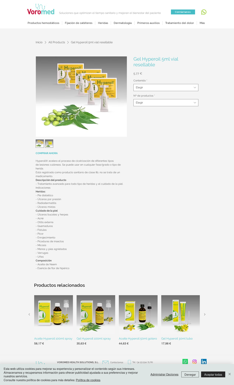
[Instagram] (194, 361)
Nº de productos (144, 95)
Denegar (190, 374)
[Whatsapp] (185, 361)
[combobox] (165, 87)
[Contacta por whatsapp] (203, 12)
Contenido (140, 80)
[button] (103, 23)
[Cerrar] (229, 374)
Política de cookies (88, 380)
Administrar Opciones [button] (164, 374)
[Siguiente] (205, 314)
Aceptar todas (213, 374)
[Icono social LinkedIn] (204, 361)
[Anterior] (29, 314)
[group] (117, 322)
